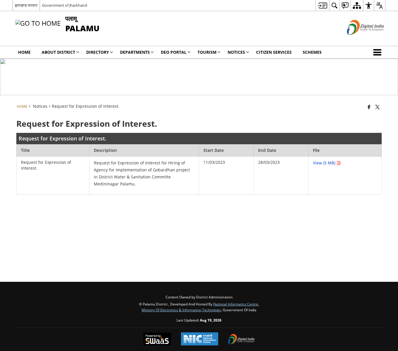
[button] (378, 52)
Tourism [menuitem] (207, 52)
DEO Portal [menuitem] (173, 52)
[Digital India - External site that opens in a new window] (358, 39)
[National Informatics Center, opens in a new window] (200, 339)
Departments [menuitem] (135, 52)
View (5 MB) (325, 163)
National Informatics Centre (235, 304)
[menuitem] (322, 5)
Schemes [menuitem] (312, 52)
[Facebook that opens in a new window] (369, 107)
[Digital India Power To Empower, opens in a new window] (241, 339)
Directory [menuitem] (97, 52)
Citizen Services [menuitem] (274, 52)
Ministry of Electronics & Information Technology (181, 309)
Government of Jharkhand (64, 5)
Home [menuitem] (24, 52)
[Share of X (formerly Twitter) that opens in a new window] (377, 107)
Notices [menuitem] (236, 52)
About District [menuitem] (58, 52)
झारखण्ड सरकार (26, 5)
